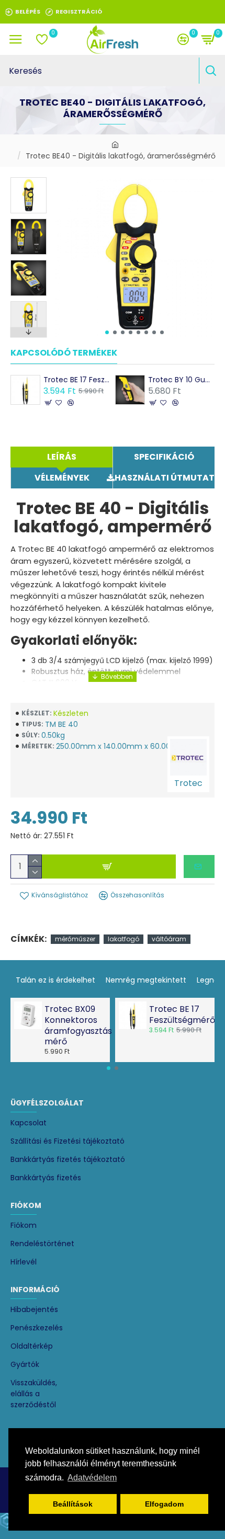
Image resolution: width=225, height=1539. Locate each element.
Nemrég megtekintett (146, 980)
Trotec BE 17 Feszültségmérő (76, 379)
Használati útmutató (165, 478)
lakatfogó (123, 938)
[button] (107, 332)
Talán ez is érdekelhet (55, 980)
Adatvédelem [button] (92, 1477)
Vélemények (62, 478)
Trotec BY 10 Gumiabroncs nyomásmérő (181, 379)
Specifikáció (164, 457)
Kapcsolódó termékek (63, 353)
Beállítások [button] (73, 1504)
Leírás (61, 457)
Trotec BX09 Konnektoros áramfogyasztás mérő (74, 1025)
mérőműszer (75, 938)
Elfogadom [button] (164, 1504)
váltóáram (169, 938)
